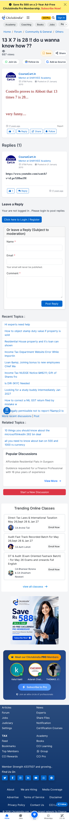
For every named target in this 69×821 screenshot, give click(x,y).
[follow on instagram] (20, 777)
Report (60, 126)
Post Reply (51, 303)
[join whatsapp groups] (44, 777)
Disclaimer (55, 797)
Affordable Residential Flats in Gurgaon (29, 461)
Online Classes (34, 508)
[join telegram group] (51, 777)
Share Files (43, 717)
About (10, 789)
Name (11, 241)
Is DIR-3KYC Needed (17, 383)
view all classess (33, 586)
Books (40, 24)
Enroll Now (54, 527)
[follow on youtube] (36, 777)
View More (51, 480)
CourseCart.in (27, 73)
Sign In (61, 17)
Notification (43, 723)
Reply (24, 131)
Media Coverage (52, 789)
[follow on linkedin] (28, 777)
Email (11, 255)
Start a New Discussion (34, 492)
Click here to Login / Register (22, 219)
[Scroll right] (65, 24)
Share (37, 131)
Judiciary (7, 723)
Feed (5, 741)
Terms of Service (34, 797)
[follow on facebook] (13, 777)
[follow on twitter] (5, 777)
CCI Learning (44, 746)
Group (44, 751)
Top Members (10, 751)
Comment (14, 273)
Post (36, 416)
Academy (10, 24)
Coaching (26, 24)
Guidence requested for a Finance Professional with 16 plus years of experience (34, 470)
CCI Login (55, 805)
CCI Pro (41, 756)
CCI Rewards (10, 756)
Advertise (13, 797)
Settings (7, 728)
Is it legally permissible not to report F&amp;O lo (34, 410)
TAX (4, 735)
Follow (51, 131)
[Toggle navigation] (28, 17)
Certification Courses (49, 728)
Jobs (52, 24)
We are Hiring (29, 789)
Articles (6, 707)
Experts (41, 712)
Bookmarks (9, 746)
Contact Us (37, 805)
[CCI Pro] (34, 620)
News (39, 707)
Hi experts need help (17, 324)
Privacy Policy (16, 805)
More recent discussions (16, 416)
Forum (5, 712)
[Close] (65, 4)
